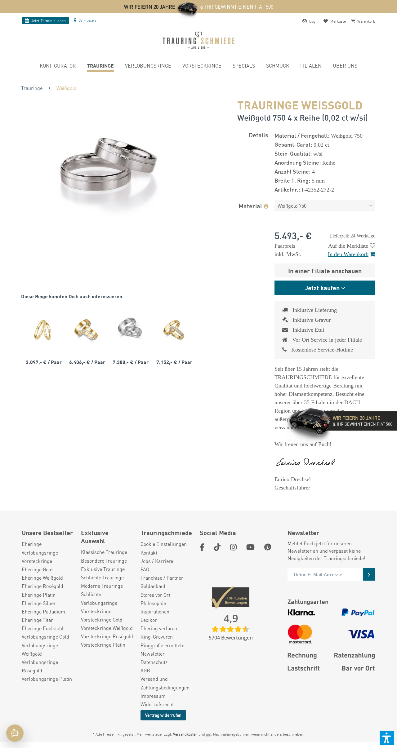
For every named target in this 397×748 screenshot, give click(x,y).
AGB (145, 670)
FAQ (145, 569)
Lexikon (149, 620)
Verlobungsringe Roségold (40, 666)
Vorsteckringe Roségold (107, 636)
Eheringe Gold (37, 569)
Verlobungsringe (40, 552)
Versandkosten (185, 734)
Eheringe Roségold (42, 586)
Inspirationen (155, 611)
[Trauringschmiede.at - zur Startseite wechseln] (198, 40)
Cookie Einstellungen (164, 544)
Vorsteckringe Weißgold (107, 628)
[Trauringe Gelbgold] (43, 329)
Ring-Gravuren (157, 636)
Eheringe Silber (39, 603)
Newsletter (153, 653)
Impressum (153, 696)
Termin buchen (48, 20)
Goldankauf (153, 586)
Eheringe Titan (38, 620)
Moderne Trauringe (102, 585)
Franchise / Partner (162, 577)
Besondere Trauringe (104, 560)
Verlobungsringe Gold (45, 636)
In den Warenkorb (348, 254)
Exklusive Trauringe (103, 569)
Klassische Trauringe (104, 552)
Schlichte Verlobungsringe (99, 598)
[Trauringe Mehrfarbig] (86, 329)
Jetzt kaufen (322, 287)
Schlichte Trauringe (102, 577)
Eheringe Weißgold (42, 577)
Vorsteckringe (37, 561)
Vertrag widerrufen (163, 715)
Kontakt (149, 552)
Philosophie (153, 603)
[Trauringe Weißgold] (130, 329)
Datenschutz (154, 662)
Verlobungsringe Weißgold (40, 649)
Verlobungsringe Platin (47, 678)
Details (258, 135)
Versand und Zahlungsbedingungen (165, 682)
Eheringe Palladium (43, 611)
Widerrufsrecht (157, 704)
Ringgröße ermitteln (163, 645)
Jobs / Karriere (157, 561)
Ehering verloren (159, 628)
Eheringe (32, 544)
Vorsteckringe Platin (103, 644)
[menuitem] (58, 66)
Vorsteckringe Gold (102, 619)
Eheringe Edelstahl (43, 628)
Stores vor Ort (155, 594)
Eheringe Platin (39, 594)
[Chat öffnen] (15, 733)
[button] (387, 738)
